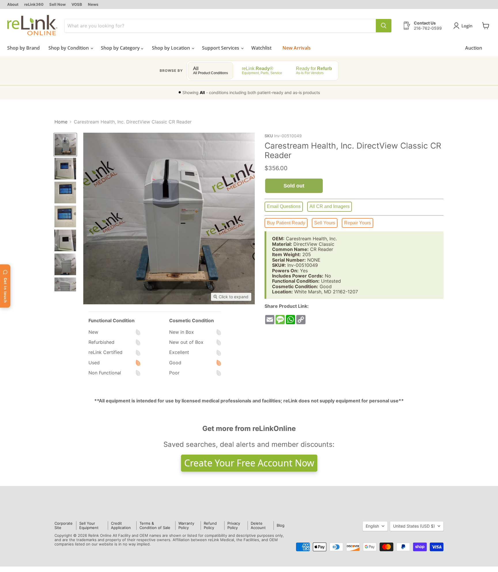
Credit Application (121, 525)
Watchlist (261, 48)
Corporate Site (63, 525)
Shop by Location (171, 48)
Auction (473, 48)
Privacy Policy (233, 525)
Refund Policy (210, 525)
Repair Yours (357, 222)
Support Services (221, 48)
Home (60, 121)
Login (467, 26)
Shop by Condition (69, 48)
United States (414, 526)
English (372, 526)
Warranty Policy (186, 525)
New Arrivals (296, 48)
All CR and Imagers (330, 206)
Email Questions (284, 206)
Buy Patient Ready (286, 222)
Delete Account (258, 525)
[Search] (383, 25)
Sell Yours (324, 222)
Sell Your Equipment (89, 525)
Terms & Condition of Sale (154, 525)
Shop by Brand (23, 48)
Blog (280, 525)
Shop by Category (121, 48)
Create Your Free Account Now (249, 463)
